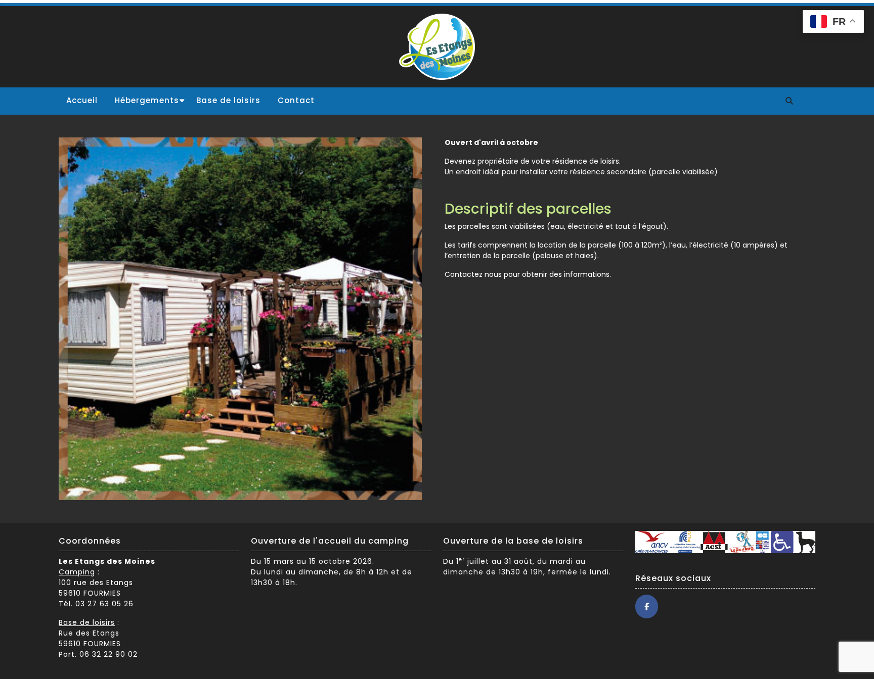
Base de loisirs (228, 100)
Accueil (82, 100)
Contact (296, 100)
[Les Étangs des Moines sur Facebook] (646, 606)
